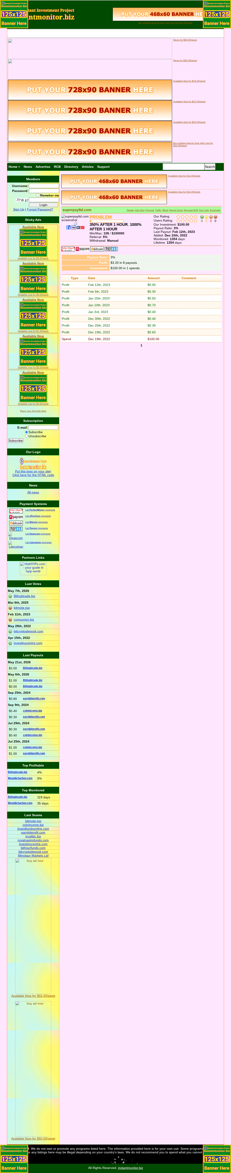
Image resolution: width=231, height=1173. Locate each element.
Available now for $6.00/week (33, 367)
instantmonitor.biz (130, 1168)
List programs (40, 510)
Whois (165, 210)
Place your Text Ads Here (33, 411)
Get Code (204, 210)
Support (103, 166)
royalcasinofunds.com (33, 840)
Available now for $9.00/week (33, 258)
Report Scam (176, 210)
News (28, 166)
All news (33, 492)
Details (130, 210)
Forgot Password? (40, 209)
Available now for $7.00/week (33, 331)
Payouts (150, 210)
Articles (88, 166)
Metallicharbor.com (20, 778)
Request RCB (191, 210)
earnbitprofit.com (34, 698)
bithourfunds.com (33, 848)
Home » (14, 166)
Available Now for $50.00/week (33, 1138)
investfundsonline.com (33, 828)
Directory (71, 166)
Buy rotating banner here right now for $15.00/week (165, 22)
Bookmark (215, 210)
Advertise (43, 166)
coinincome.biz (32, 710)
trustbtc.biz (33, 836)
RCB (57, 166)
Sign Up (18, 209)
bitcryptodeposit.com (28, 631)
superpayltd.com (76, 210)
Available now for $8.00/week (33, 294)
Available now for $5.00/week (33, 403)
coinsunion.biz (24, 619)
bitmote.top (22, 608)
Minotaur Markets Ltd (33, 855)
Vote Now (140, 210)
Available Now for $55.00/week (33, 996)
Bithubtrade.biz (24, 596)
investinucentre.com (28, 643)
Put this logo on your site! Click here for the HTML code (33, 473)
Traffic (158, 210)
